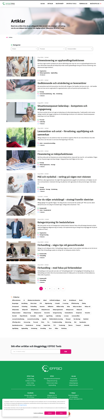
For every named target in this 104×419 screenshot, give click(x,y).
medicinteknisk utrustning (56, 319)
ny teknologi (77, 319)
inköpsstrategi (27, 312)
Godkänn (50, 413)
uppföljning (15, 328)
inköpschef (25, 309)
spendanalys (82, 322)
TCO (54, 325)
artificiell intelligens (55, 300)
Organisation (43, 71)
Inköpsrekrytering (52, 381)
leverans (66, 316)
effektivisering (75, 303)
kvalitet (41, 316)
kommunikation (69, 312)
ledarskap (42, 121)
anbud (44, 300)
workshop (64, 328)
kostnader (33, 316)
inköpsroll (79, 309)
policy (42, 322)
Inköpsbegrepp (73, 383)
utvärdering (59, 93)
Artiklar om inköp (30, 381)
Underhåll (86, 325)
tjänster (70, 325)
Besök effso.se (94, 3)
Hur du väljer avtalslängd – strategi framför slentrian (65, 199)
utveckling (43, 328)
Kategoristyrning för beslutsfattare (56, 222)
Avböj (61, 413)
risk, (54, 93)
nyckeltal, (42, 189)
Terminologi (83, 3)
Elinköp (84, 303)
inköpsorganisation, (45, 73)
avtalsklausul (72, 300)
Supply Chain (47, 325)
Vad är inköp (59, 3)
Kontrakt (14, 316)
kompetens (79, 312)
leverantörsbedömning (18, 319)
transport (78, 325)
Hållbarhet (50, 306)
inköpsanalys (15, 309)
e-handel (57, 303)
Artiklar (50, 3)
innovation (47, 312)
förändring (24, 306)
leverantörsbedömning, (46, 93)
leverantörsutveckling (49, 143)
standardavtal (47, 210)
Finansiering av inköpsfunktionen (55, 154)
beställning (24, 303)
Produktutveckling (57, 322)
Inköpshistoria (34, 309)
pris (48, 322)
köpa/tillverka (23, 316)
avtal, (41, 143)
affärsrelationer (16, 300)
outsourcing (27, 322)
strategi (53, 164)
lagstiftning (49, 316)
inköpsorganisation (58, 309)
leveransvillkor (76, 316)
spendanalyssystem (17, 325)
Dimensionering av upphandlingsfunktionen (61, 60)
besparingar (15, 303)
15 (58, 288)
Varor (50, 328)
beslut (81, 300)
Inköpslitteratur (45, 309)
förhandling (43, 255)
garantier (42, 306)
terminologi (62, 325)
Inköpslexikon (73, 381)
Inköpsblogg (30, 378)
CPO (41, 303)
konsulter (87, 312)
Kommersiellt (43, 208)
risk (75, 322)
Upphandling (52, 385)
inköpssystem (37, 312)
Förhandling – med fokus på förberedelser (60, 267)
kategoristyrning (44, 234)
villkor (56, 328)
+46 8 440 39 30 (77, 399)
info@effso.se (69, 399)
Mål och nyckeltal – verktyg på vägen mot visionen (64, 176)
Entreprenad (15, 306)
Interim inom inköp (52, 383)
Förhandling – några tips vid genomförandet (61, 245)
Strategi (42, 91)
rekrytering (68, 322)
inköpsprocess (70, 309)
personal (35, 322)
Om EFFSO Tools (71, 3)
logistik (44, 319)
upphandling (54, 73)
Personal (42, 119)
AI (24, 300)
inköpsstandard (16, 312)
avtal (64, 300)
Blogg (43, 3)
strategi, (48, 189)
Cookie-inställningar (38, 413)
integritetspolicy (23, 405)
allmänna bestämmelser (34, 300)
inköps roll (87, 306)
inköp (68, 306)
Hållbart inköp (60, 306)
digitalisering (48, 303)
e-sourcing (65, 303)
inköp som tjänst (77, 306)
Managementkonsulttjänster (52, 378)
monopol (68, 319)
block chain (34, 303)
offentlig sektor (16, 322)
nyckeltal (85, 319)
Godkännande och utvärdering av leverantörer (62, 83)
